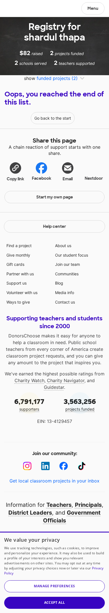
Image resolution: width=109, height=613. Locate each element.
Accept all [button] (54, 602)
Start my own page (54, 197)
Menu (92, 8)
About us (63, 245)
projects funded (80, 404)
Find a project (19, 245)
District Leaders (30, 512)
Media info (64, 292)
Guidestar (54, 387)
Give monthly (18, 255)
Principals (88, 504)
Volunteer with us (21, 292)
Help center (54, 226)
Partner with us (20, 273)
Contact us (65, 302)
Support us (16, 283)
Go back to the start (52, 118)
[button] (15, 171)
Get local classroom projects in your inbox (54, 481)
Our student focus (71, 255)
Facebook (41, 178)
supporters (29, 404)
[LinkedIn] (45, 466)
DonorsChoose (17, 8)
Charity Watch (29, 380)
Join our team (67, 264)
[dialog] (54, 572)
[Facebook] (64, 466)
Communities (67, 273)
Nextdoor (94, 178)
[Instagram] (27, 466)
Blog (59, 283)
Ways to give (18, 302)
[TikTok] (82, 466)
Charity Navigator (65, 380)
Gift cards (15, 264)
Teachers (59, 504)
